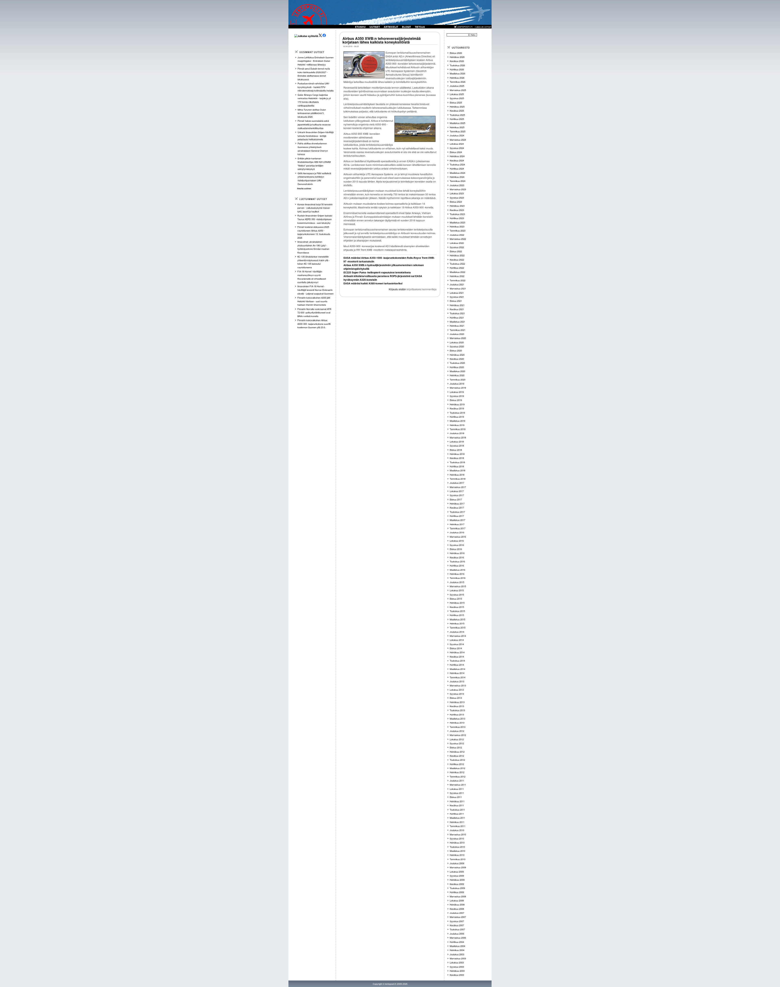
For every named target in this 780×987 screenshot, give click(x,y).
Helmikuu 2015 (457, 623)
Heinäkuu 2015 (457, 602)
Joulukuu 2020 (457, 334)
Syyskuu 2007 (457, 921)
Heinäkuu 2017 (457, 503)
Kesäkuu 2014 (457, 656)
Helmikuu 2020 (457, 375)
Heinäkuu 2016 (457, 553)
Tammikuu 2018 (457, 478)
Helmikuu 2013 (457, 722)
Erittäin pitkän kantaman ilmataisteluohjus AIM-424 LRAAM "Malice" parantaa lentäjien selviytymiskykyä (314, 164)
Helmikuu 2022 (457, 276)
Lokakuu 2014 (457, 639)
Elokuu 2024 (456, 152)
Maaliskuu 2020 (457, 371)
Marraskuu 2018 (458, 437)
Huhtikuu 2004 (457, 942)
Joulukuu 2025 (457, 85)
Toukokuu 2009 (457, 888)
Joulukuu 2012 (457, 731)
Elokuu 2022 (456, 251)
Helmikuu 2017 (457, 524)
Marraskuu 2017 (458, 487)
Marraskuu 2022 (458, 238)
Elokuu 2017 (456, 499)
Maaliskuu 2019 (457, 420)
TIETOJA (420, 27)
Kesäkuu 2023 (457, 210)
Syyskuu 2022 (457, 247)
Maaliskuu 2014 (457, 669)
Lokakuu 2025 (457, 94)
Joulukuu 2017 (457, 482)
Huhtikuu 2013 (457, 714)
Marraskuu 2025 (458, 90)
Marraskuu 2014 (458, 635)
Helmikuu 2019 (457, 425)
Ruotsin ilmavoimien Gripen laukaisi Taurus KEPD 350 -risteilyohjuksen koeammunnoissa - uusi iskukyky (314, 219)
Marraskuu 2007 (458, 917)
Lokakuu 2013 (457, 689)
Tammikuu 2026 (457, 81)
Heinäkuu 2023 (457, 205)
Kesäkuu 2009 (457, 884)
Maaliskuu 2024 (457, 172)
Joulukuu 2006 (457, 933)
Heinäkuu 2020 (457, 354)
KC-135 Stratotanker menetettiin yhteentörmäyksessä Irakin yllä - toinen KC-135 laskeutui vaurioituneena (313, 262)
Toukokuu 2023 (457, 214)
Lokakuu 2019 (457, 391)
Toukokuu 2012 (457, 759)
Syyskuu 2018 (457, 445)
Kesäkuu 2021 (457, 309)
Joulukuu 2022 (457, 234)
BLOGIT (406, 27)
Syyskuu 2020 (457, 346)
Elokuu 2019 (456, 400)
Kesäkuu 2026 (457, 61)
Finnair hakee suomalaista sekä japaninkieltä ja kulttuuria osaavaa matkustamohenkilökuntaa (314, 124)
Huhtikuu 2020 (457, 367)
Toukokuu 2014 (457, 660)
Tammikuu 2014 (457, 677)
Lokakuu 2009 (457, 871)
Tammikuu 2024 (457, 181)
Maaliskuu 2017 (457, 520)
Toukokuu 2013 (457, 710)
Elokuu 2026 (456, 52)
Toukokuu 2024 (457, 164)
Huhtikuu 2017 (457, 515)
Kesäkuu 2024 (457, 160)
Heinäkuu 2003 (457, 970)
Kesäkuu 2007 (457, 925)
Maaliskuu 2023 (457, 222)
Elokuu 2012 (456, 747)
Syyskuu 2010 (457, 838)
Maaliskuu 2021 (457, 321)
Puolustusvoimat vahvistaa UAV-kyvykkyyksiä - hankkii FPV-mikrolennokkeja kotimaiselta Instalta (316, 87)
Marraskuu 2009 (458, 867)
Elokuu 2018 (456, 449)
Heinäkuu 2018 (457, 453)
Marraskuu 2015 (458, 586)
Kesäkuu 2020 (457, 358)
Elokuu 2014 (456, 648)
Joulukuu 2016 (457, 532)
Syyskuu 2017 (457, 495)
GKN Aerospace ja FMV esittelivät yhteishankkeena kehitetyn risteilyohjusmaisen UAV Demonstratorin (314, 179)
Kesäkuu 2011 (457, 805)
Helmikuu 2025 (457, 127)
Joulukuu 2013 (457, 681)
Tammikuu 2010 (457, 859)
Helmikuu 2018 (457, 474)
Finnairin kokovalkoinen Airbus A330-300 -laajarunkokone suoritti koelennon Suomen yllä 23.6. (313, 323)
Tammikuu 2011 (457, 826)
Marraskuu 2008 (458, 896)
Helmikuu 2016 (457, 573)
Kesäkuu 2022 (457, 259)
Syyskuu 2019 (457, 396)
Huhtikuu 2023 (457, 218)
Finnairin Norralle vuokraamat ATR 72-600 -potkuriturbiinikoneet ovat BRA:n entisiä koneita (314, 312)
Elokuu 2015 (456, 598)
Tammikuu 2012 (457, 776)
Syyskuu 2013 (457, 693)
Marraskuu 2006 (458, 937)
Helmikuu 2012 (457, 772)
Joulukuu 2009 (457, 863)
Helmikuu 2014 (457, 673)
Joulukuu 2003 (457, 954)
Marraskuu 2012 (458, 735)
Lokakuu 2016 (457, 540)
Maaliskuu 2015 (457, 619)
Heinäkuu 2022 (457, 255)
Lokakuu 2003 (457, 962)
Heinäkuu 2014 (457, 652)
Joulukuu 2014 (457, 631)
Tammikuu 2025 (457, 131)
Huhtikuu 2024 (457, 168)
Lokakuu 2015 (457, 590)
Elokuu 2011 (456, 797)
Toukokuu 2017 (457, 511)
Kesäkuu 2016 (457, 557)
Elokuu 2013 (456, 697)
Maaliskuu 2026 (457, 73)
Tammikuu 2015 (457, 627)
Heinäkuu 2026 (457, 57)
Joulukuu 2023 (457, 185)
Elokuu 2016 (456, 549)
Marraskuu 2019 (458, 387)
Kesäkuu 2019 (457, 408)
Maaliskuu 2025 (457, 123)
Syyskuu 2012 (457, 743)
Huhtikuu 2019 (457, 416)
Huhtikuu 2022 (457, 267)
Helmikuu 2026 (457, 77)
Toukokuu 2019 (457, 412)
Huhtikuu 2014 (457, 664)
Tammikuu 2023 (457, 230)
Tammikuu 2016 (457, 577)
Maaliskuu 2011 (457, 817)
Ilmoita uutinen (304, 188)
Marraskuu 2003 (458, 958)
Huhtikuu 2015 (457, 615)
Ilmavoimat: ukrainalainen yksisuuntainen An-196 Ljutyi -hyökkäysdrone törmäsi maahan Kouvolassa (313, 247)
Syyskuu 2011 (457, 793)
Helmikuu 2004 (457, 950)
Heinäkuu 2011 (457, 801)
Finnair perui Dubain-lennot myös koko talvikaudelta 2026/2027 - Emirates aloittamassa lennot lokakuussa (314, 74)
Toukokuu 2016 (457, 561)
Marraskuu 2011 (458, 784)
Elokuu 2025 (456, 102)
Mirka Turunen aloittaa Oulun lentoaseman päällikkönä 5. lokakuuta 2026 (312, 113)
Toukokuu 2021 (457, 313)
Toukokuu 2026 (457, 65)
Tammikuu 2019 (457, 429)
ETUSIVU (360, 27)
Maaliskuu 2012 (457, 768)
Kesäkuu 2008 (457, 908)
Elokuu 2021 (456, 300)
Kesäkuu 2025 (457, 110)
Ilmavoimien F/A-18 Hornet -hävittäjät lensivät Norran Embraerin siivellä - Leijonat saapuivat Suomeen (315, 290)
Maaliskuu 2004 (457, 946)
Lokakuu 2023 (457, 193)
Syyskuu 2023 (457, 197)
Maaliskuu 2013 (457, 718)
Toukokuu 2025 (457, 114)
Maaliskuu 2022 (457, 272)
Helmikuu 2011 (457, 822)
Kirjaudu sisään (397, 289)
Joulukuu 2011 (457, 780)
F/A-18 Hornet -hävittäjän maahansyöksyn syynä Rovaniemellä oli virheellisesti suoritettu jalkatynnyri (311, 277)
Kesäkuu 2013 (457, 706)
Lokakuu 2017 (457, 491)
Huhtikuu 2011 (457, 813)
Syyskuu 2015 (457, 594)
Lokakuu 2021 (457, 292)
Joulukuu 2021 (457, 284)
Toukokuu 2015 (457, 611)
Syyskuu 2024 (457, 148)
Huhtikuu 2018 (457, 466)
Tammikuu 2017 (457, 528)
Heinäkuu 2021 (457, 305)
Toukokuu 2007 (457, 929)
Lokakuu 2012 (457, 739)
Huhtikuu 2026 (457, 69)
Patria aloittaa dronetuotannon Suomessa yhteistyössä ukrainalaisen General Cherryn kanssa (313, 149)
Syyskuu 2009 (457, 875)
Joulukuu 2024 (457, 135)
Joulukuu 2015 (457, 582)
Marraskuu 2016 (458, 536)
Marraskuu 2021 (458, 288)
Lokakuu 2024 (457, 143)
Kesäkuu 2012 (457, 755)
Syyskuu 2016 (457, 545)
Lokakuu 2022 (457, 243)
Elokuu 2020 (456, 350)
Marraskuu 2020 (458, 338)
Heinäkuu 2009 (457, 879)
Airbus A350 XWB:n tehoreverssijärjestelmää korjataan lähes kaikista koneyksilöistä (381, 40)
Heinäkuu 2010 (457, 842)
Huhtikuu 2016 (457, 565)
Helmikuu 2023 (457, 226)
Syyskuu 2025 (457, 98)
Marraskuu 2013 (458, 685)
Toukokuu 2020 (457, 362)
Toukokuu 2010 (457, 846)
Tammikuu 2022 (457, 280)
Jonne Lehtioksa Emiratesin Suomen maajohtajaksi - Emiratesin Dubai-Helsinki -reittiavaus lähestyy (316, 61)
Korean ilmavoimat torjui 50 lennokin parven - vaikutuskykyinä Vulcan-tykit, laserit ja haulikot (315, 208)
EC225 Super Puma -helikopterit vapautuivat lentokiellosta (377, 272)
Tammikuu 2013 (457, 726)
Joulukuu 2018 (457, 433)
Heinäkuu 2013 (457, 702)
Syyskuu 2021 (457, 296)
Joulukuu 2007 (457, 912)
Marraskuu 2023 (458, 189)
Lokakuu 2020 (457, 342)
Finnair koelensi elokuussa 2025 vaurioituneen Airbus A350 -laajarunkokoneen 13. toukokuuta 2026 (313, 232)
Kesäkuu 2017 (457, 507)
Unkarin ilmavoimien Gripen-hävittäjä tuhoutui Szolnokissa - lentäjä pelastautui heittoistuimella (316, 135)
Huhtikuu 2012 (457, 764)
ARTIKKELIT (391, 27)
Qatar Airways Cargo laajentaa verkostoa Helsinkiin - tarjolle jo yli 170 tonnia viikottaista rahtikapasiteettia (314, 100)
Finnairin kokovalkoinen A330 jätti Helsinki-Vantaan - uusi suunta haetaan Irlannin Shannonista (313, 301)
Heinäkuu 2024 (457, 156)
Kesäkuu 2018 (457, 458)
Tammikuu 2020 (457, 379)
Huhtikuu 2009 (457, 892)
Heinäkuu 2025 (457, 106)
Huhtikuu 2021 (457, 317)
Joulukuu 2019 (457, 383)
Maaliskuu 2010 (457, 850)
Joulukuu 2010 (457, 830)
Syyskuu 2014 (457, 644)
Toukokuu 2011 (457, 809)
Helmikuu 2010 (457, 855)
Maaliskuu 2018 (457, 470)
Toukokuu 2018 (457, 462)
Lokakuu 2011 (457, 788)
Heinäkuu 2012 (457, 751)
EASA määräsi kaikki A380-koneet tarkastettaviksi (372, 283)
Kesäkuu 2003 (457, 974)
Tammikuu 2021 (457, 330)
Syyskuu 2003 (457, 966)
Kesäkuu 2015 (457, 607)
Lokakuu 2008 (457, 900)
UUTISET (374, 27)
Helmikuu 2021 (457, 325)
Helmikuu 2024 (457, 176)
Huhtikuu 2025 (457, 119)
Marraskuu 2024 (458, 139)
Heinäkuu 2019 (457, 404)
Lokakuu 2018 (457, 441)
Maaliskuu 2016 (457, 569)
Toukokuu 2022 (457, 263)
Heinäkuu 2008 (457, 904)
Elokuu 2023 (456, 201)
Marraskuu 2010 (458, 834)
